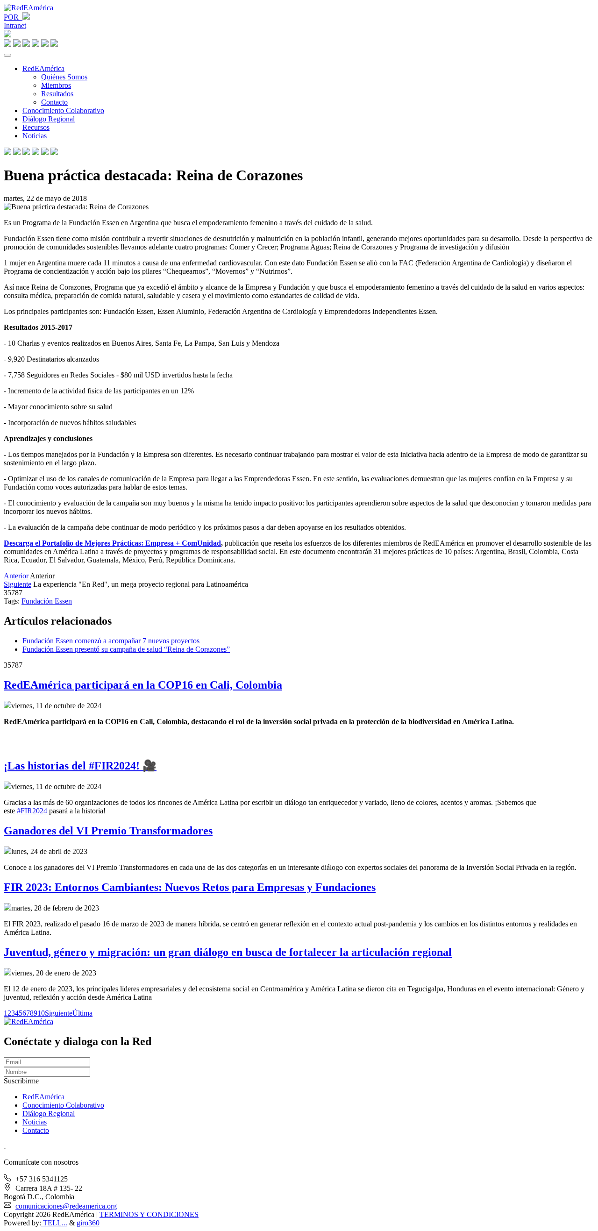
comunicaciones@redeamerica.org (66, 1206)
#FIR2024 (32, 811)
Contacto (54, 102)
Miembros (56, 85)
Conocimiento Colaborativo (63, 110)
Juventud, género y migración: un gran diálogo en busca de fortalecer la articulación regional (228, 952)
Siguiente (17, 584)
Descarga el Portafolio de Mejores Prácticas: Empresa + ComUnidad (112, 543)
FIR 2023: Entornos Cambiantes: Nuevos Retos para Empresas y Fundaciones (190, 887)
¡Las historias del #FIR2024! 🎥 (80, 766)
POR (13, 17)
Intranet (15, 25)
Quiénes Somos (64, 77)
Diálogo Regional (48, 119)
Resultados (57, 94)
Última (82, 1013)
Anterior (16, 576)
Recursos (36, 127)
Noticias (34, 136)
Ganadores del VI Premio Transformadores (108, 831)
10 (41, 1013)
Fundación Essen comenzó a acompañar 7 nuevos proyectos (110, 641)
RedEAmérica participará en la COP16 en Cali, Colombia (143, 685)
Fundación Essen (46, 601)
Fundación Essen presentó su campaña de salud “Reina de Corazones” (126, 649)
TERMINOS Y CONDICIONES (149, 1214)
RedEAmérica (43, 68)
